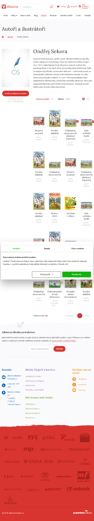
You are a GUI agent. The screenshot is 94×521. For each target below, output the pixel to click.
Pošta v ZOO (54, 214)
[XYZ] (32, 438)
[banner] (10, 7)
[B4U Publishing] (51, 449)
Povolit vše (76, 274)
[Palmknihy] (27, 476)
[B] (70, 118)
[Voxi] (84, 461)
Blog (36, 15)
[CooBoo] (6, 438)
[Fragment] (79, 449)
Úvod (5, 15)
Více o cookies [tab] (77, 248)
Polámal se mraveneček (55, 173)
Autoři (43, 15)
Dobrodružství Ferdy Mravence (54, 294)
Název (61, 99)
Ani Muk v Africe (70, 214)
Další (87, 315)
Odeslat (59, 349)
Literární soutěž (66, 15)
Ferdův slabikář (55, 132)
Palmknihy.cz (30, 404)
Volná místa (30, 385)
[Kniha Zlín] (38, 461)
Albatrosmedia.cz (32, 408)
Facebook (82, 384)
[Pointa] (63, 476)
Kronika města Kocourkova (71, 294)
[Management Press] (28, 449)
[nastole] (67, 438)
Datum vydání (42, 99)
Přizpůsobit (45, 274)
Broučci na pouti (39, 132)
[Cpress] (10, 449)
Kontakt (87, 15)
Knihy (13, 15)
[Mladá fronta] (83, 476)
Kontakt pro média (33, 376)
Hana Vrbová (38, 138)
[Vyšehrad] (66, 461)
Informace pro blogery (34, 381)
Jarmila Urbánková (86, 141)
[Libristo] (33, 489)
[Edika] (49, 438)
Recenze (53, 15)
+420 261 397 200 (13, 385)
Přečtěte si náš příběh (34, 390)
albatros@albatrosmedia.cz (14, 377)
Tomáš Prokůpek (54, 302)
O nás (78, 15)
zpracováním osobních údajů (64, 340)
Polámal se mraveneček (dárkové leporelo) (70, 134)
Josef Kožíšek (70, 143)
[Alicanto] (12, 461)
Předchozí (69, 315)
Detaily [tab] (47, 248)
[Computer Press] (84, 438)
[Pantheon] (45, 476)
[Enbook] (78, 489)
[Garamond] (13, 489)
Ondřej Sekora (54, 138)
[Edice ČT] (9, 476)
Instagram (82, 379)
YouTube (82, 390)
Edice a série (25, 15)
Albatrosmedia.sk (32, 413)
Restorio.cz (30, 417)
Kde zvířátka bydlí (86, 133)
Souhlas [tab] (16, 248)
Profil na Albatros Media (15, 93)
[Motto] (18, 438)
